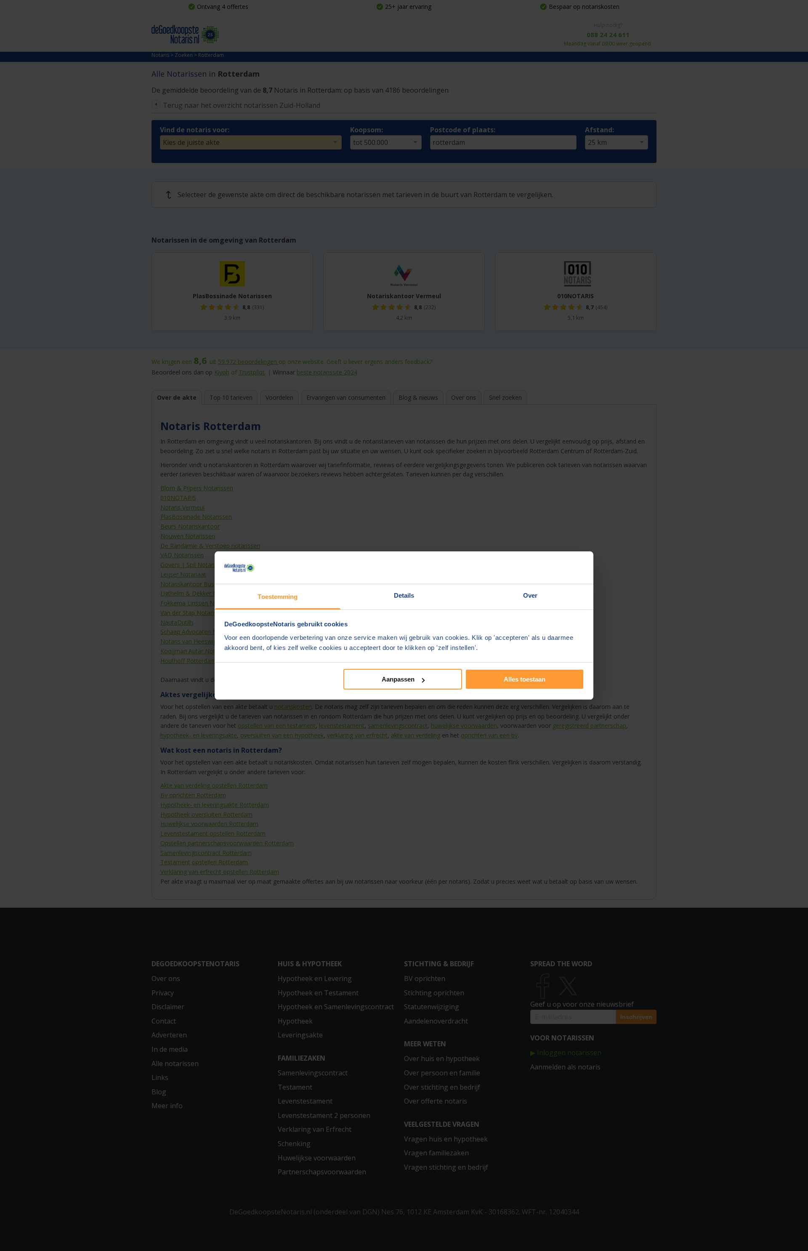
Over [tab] (530, 595)
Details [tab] (404, 595)
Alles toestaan (524, 679)
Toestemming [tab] (278, 596)
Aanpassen (398, 679)
